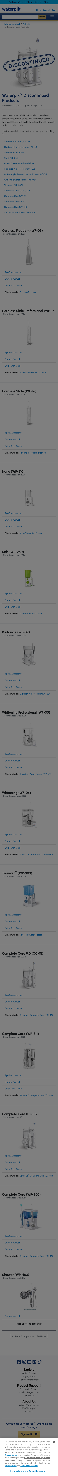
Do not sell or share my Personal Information (28, 1471)
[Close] (54, 1442)
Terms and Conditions (29, 1466)
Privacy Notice (11, 1455)
